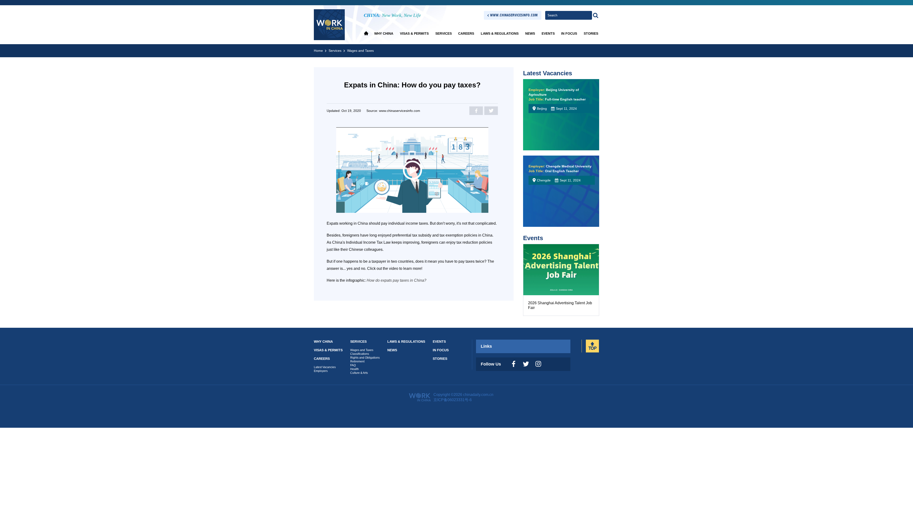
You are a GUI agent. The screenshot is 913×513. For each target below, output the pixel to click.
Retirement (357, 361)
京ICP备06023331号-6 (452, 400)
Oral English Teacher (554, 171)
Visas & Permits (414, 33)
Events (548, 33)
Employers (321, 371)
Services (443, 33)
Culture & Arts (359, 373)
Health (354, 369)
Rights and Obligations (365, 357)
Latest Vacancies (547, 73)
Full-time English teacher (557, 99)
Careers (466, 33)
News (530, 33)
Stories (591, 33)
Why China (383, 33)
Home (318, 50)
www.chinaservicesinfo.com (514, 15)
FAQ (353, 365)
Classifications (359, 354)
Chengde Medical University (560, 166)
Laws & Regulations (500, 33)
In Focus (569, 33)
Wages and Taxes (360, 50)
